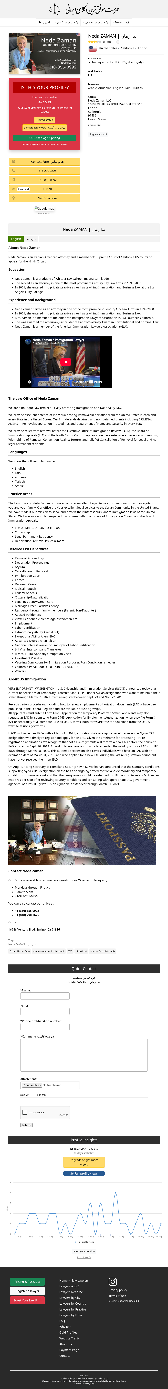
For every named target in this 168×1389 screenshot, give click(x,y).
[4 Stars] (97, 41)
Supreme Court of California (102, 951)
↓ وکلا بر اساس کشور (66, 22)
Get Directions (47, 198)
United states (44, 120)
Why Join (65, 1327)
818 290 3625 (48, 171)
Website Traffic (69, 1338)
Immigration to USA (118, 62)
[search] (128, 22)
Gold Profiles (68, 1332)
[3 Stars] (94, 41)
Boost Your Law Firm (27, 1300)
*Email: (25, 1006)
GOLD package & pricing (44, 138)
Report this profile (84, 1257)
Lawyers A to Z (69, 1286)
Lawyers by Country (72, 1303)
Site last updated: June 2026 (124, 1300)
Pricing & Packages (27, 1282)
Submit (26, 1125)
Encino (142, 48)
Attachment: (28, 1079)
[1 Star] (89, 41)
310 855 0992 (48, 180)
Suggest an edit (98, 134)
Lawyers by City (69, 1298)
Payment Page (69, 1350)
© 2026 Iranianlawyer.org (84, 1383)
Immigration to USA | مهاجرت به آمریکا (44, 127)
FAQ (62, 1321)
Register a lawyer (27, 1291)
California (127, 48)
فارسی (31, 239)
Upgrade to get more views (84, 1162)
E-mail (47, 189)
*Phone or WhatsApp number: (41, 1021)
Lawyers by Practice (72, 1309)
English (16, 239)
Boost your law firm (84, 1251)
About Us (65, 1344)
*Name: (25, 990)
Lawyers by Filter (70, 1315)
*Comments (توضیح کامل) (37, 1036)
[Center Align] (81, 1179)
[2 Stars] (92, 41)
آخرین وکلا (44, 22)
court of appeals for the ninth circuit (48, 951)
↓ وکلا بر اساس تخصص (95, 22)
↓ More (117, 22)
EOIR (70, 951)
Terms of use (117, 1296)
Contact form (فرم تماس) (47, 162)
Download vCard (94, 125)
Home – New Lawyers (74, 1280)
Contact (64, 1356)
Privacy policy (118, 1290)
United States (108, 48)
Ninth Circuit (81, 951)
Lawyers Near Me (71, 1292)
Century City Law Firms (20, 951)
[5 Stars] (100, 41)
